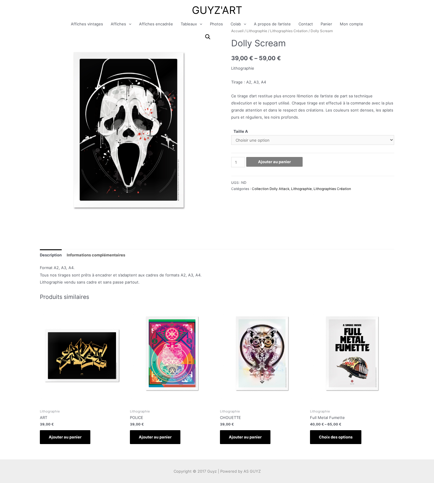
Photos (216, 24)
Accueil (237, 31)
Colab (236, 24)
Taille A (241, 131)
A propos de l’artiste (272, 24)
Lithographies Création (289, 31)
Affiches (118, 24)
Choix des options (336, 437)
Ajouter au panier (274, 161)
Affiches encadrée (156, 24)
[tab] (51, 254)
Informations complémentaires (96, 255)
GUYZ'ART (217, 10)
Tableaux (189, 24)
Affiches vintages (87, 24)
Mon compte (351, 24)
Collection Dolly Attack (270, 189)
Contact (305, 24)
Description (51, 255)
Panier (326, 24)
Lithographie (257, 31)
